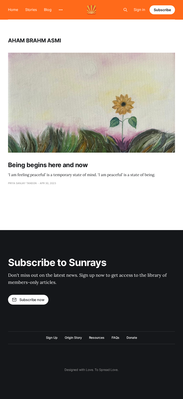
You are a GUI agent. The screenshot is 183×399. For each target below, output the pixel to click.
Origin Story (73, 337)
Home (13, 9)
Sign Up (51, 337)
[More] (60, 9)
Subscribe (162, 10)
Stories (31, 9)
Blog (48, 9)
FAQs (116, 337)
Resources (96, 337)
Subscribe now (31, 299)
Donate (132, 337)
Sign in (139, 9)
